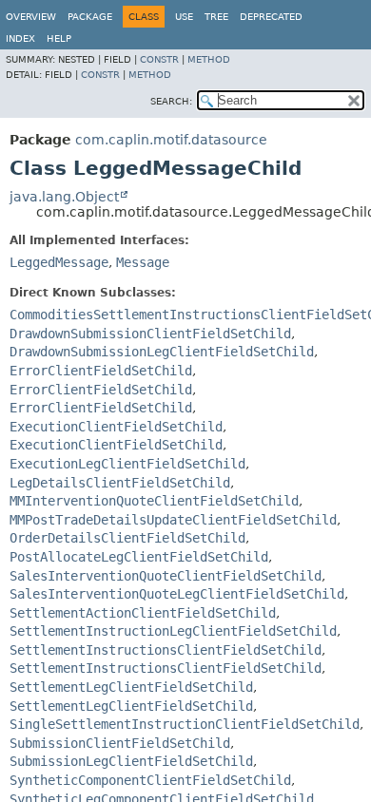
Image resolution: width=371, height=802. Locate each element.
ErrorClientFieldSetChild (101, 370)
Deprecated (271, 16)
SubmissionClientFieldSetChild (120, 743)
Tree (216, 16)
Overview (31, 16)
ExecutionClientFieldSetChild (116, 426)
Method (208, 59)
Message (142, 262)
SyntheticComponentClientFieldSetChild (150, 780)
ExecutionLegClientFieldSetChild (127, 463)
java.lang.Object (64, 196)
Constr (159, 59)
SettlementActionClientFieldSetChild (143, 613)
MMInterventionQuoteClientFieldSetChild (154, 500)
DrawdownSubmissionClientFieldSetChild (150, 333)
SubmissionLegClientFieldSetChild (131, 761)
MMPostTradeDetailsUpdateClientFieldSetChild (173, 519)
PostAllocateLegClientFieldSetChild (139, 556)
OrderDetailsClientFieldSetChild (127, 537)
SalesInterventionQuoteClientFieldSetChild (166, 575)
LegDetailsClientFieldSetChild (120, 482)
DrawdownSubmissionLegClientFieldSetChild (162, 351)
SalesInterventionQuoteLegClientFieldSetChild (177, 594)
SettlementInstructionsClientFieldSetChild (166, 650)
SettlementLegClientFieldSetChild (131, 687)
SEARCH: (171, 101)
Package (90, 16)
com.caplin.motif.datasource (171, 139)
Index (20, 38)
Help (59, 38)
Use (184, 16)
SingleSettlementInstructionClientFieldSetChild (185, 724)
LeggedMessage (59, 262)
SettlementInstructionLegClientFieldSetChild (173, 631)
